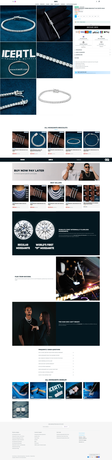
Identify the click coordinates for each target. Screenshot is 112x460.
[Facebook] (62, 235)
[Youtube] (63, 235)
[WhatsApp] (66, 235)
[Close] (72, 219)
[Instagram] (65, 235)
